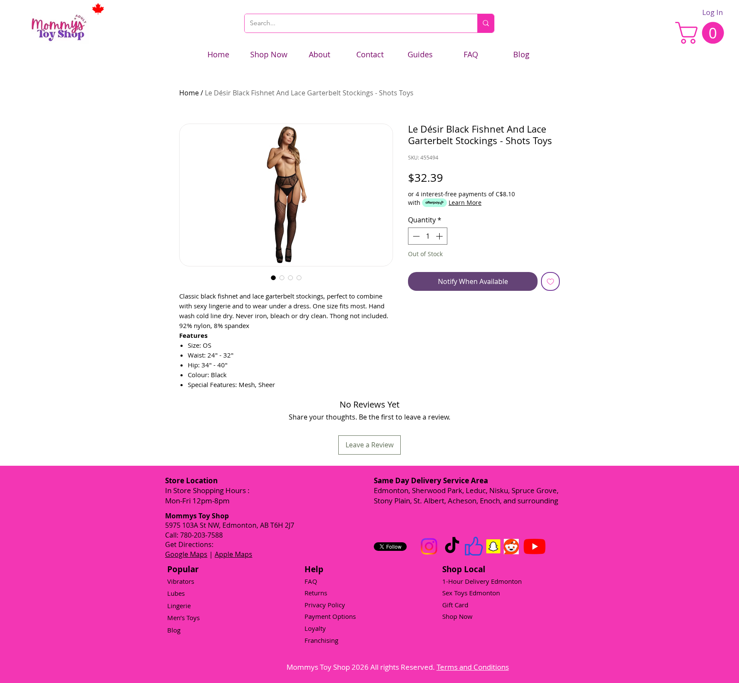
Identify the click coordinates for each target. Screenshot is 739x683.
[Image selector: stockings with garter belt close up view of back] (290, 277)
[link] (702, 33)
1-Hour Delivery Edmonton (482, 581)
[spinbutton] (427, 236)
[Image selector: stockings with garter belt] (273, 277)
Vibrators (180, 581)
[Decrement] (415, 236)
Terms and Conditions (473, 667)
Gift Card (455, 604)
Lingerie (179, 605)
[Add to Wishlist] (550, 281)
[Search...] (485, 23)
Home (189, 93)
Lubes (176, 593)
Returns (315, 592)
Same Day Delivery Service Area (431, 480)
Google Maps (186, 554)
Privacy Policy (324, 604)
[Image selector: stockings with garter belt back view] (282, 277)
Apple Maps (233, 554)
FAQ (310, 581)
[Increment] (440, 236)
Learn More (465, 202)
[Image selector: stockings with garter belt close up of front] (299, 277)
